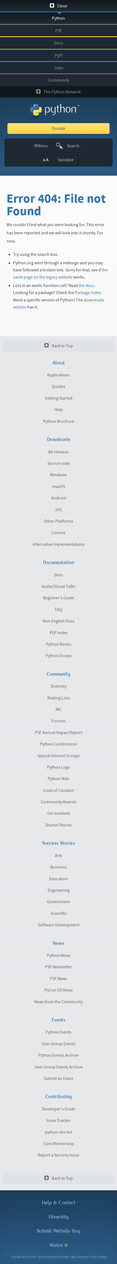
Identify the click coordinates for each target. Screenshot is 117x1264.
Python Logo (58, 767)
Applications (58, 375)
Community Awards (58, 801)
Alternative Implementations (59, 544)
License (59, 532)
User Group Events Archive (59, 1067)
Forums (58, 720)
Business (58, 867)
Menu (41, 145)
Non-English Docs (58, 621)
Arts (58, 855)
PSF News (58, 978)
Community (58, 80)
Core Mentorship (58, 1143)
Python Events (59, 1032)
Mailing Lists (58, 698)
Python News (58, 955)
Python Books (58, 644)
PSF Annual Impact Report (58, 732)
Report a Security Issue (58, 1155)
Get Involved (58, 813)
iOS (59, 509)
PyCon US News (59, 990)
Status (57, 1245)
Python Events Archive (58, 1055)
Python (58, 18)
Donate (58, 128)
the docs (86, 285)
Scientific (58, 913)
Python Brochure (58, 421)
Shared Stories (58, 825)
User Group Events (58, 1043)
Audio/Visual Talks (58, 586)
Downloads (58, 439)
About (58, 363)
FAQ (58, 609)
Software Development (58, 924)
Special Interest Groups (58, 755)
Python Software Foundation (53, 1257)
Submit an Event (58, 1078)
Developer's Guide (58, 1109)
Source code (58, 463)
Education (58, 878)
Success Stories (58, 843)
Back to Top (62, 345)
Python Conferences (58, 744)
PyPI (59, 55)
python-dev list (58, 1132)
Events (58, 1020)
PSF (58, 30)
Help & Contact (58, 1202)
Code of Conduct (58, 790)
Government (58, 901)
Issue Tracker (59, 1120)
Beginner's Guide (58, 597)
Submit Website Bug (58, 1230)
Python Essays (59, 655)
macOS (58, 486)
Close (61, 6)
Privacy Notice (98, 1257)
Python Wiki (58, 778)
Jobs (58, 67)
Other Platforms (58, 521)
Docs (58, 43)
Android (58, 498)
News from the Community (58, 1001)
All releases (58, 452)
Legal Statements (79, 1257)
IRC (58, 709)
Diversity (58, 686)
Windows (58, 474)
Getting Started (58, 398)
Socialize (66, 159)
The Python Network (62, 91)
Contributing (58, 1096)
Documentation (58, 562)
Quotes (58, 386)
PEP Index (58, 632)
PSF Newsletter (58, 967)
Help (58, 409)
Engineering (59, 890)
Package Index (88, 292)
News (58, 943)
